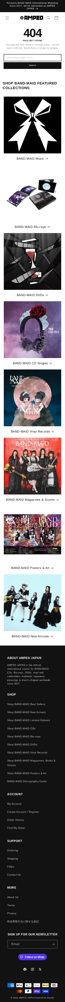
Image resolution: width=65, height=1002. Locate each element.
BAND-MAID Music (30, 158)
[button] (7, 18)
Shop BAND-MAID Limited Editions (28, 720)
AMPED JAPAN (26, 998)
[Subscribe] (53, 944)
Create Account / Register (23, 811)
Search (32, 65)
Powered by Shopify (44, 998)
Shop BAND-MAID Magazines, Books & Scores (31, 762)
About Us (13, 897)
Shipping (12, 858)
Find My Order (16, 827)
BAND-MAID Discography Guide (27, 781)
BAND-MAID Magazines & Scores (30, 499)
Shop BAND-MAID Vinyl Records (27, 752)
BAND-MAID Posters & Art (30, 568)
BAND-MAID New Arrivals (30, 636)
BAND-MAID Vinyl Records (30, 431)
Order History (15, 819)
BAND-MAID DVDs (30, 295)
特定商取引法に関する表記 (23, 921)
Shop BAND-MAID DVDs (22, 744)
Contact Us (14, 874)
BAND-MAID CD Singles (30, 363)
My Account (14, 803)
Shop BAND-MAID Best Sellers (26, 704)
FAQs (10, 866)
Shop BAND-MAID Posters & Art (27, 773)
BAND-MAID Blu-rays (30, 227)
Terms (11, 905)
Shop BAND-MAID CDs (21, 728)
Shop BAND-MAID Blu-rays (24, 736)
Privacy (11, 913)
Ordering (12, 850)
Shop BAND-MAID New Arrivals (26, 712)
